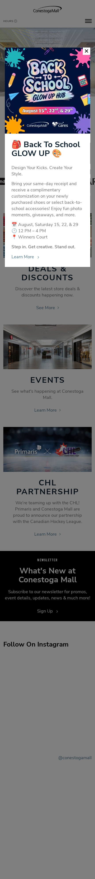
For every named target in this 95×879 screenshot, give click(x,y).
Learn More (23, 257)
